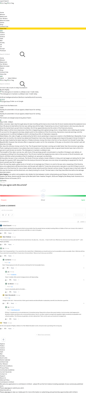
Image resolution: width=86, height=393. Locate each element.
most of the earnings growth (37, 152)
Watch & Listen (4, 20)
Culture (2, 34)
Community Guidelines (7, 370)
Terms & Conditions (6, 366)
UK (1, 45)
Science (2, 36)
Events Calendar (5, 360)
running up (51, 146)
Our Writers (4, 18)
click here (7, 388)
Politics (2, 32)
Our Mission (4, 364)
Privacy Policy (4, 368)
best (31, 124)
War (1, 41)
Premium (3, 51)
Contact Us (3, 374)
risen (74, 148)
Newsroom (3, 16)
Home (2, 12)
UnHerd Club (4, 26)
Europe (2, 49)
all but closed (58, 168)
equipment (72, 160)
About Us (3, 378)
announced (55, 166)
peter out (39, 142)
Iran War (18, 97)
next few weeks (11, 164)
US (1, 47)
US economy (38, 97)
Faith (1, 38)
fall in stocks (38, 136)
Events (2, 22)
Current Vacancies (6, 372)
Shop (1, 24)
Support (2, 376)
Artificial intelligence (6, 97)
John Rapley (5, 90)
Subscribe (3, 28)
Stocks (31, 97)
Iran (14, 97)
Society (2, 43)
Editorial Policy (4, 380)
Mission (2, 14)
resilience (41, 132)
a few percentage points (53, 138)
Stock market (25, 97)
